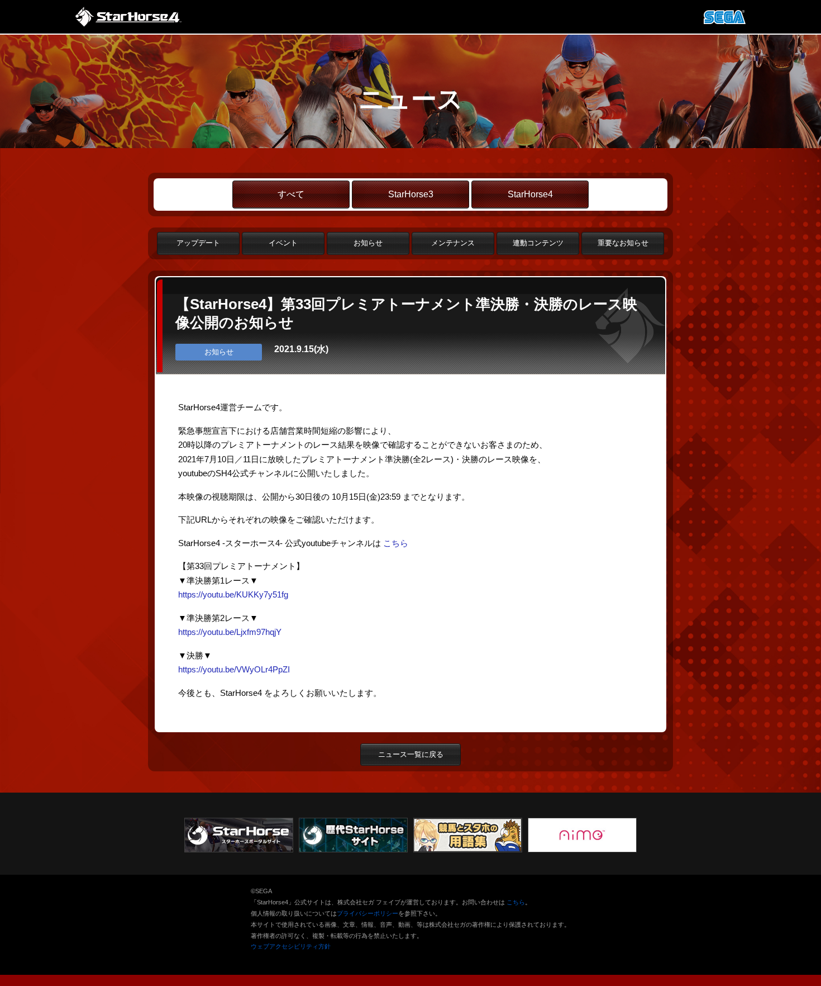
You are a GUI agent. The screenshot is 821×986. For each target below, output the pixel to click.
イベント (283, 243)
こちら (395, 543)
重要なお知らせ (623, 243)
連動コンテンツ (538, 243)
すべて (291, 194)
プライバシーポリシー (367, 913)
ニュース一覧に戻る (410, 754)
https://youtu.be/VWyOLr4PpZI (234, 669)
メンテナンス (453, 243)
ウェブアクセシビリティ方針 (291, 946)
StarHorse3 (410, 194)
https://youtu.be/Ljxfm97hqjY (229, 632)
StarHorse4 (530, 194)
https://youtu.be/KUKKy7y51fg (233, 594)
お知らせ (368, 243)
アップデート (198, 243)
